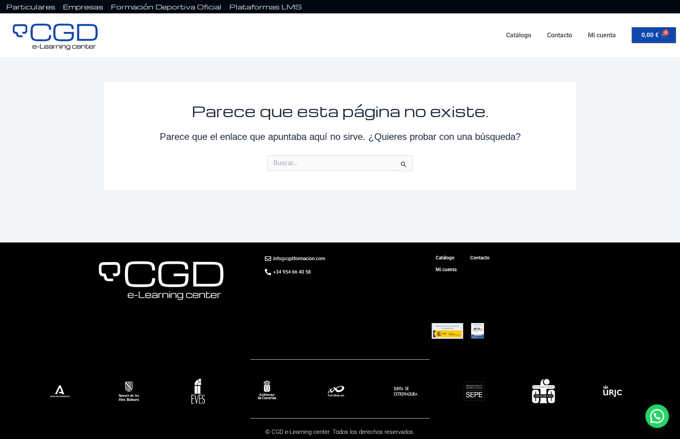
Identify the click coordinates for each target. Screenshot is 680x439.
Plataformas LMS (265, 6)
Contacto (559, 35)
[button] (657, 416)
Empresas (83, 6)
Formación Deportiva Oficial (166, 6)
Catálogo (518, 35)
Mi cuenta (602, 35)
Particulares (30, 6)
